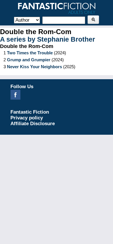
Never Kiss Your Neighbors (34, 66)
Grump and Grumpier (28, 59)
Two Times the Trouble (30, 52)
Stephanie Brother (66, 39)
